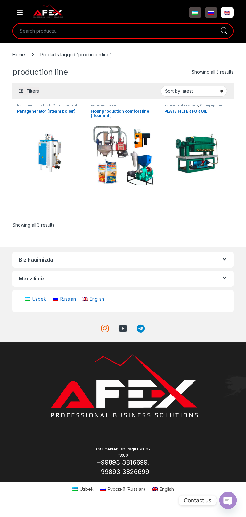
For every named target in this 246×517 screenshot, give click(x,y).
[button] (195, 12)
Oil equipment (65, 105)
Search (224, 31)
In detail (49, 208)
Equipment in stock (34, 105)
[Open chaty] (228, 500)
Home (18, 54)
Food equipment (105, 105)
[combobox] (114, 31)
